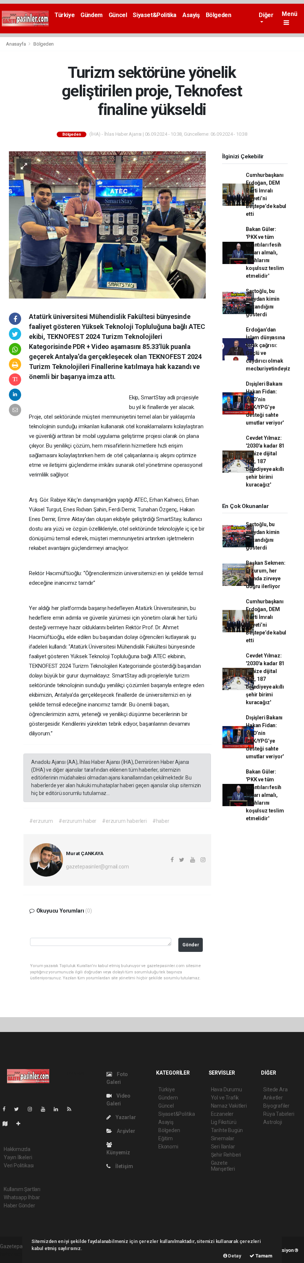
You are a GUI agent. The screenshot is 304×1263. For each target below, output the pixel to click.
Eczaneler (222, 1114)
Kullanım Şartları (22, 1189)
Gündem (91, 15)
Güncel (118, 15)
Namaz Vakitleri (229, 1106)
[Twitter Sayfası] (19, 1109)
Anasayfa (16, 44)
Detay (234, 1256)
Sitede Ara (275, 1089)
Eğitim (165, 1138)
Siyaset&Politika (154, 15)
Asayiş (191, 15)
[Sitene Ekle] (21, 1124)
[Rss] (72, 1109)
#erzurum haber (77, 821)
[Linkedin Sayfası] (59, 1109)
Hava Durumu (226, 1089)
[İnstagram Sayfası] (33, 1109)
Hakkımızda (17, 1149)
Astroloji (272, 1122)
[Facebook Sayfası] (7, 1109)
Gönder (190, 944)
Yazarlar (125, 1117)
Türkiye (64, 15)
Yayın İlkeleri (18, 1157)
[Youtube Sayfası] (46, 1109)
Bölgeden (218, 15)
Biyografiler (276, 1106)
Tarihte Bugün (227, 1130)
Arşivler (125, 1131)
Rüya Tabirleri (278, 1114)
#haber (160, 821)
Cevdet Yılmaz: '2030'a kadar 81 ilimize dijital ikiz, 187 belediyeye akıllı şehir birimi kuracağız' (265, 461)
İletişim (123, 1166)
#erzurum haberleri (124, 821)
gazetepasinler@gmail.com (97, 867)
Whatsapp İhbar (22, 1197)
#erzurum (41, 821)
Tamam (263, 1256)
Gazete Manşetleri (223, 1166)
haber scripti (14, 1254)
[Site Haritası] (8, 1124)
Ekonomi (168, 1147)
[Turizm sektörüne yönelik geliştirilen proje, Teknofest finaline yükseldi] (107, 224)
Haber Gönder (19, 1205)
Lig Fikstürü (224, 1122)
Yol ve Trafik (225, 1098)
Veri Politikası (19, 1165)
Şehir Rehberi (226, 1155)
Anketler (272, 1098)
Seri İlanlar (223, 1147)
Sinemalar (222, 1138)
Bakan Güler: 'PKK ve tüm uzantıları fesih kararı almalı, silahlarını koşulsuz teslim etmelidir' (265, 252)
